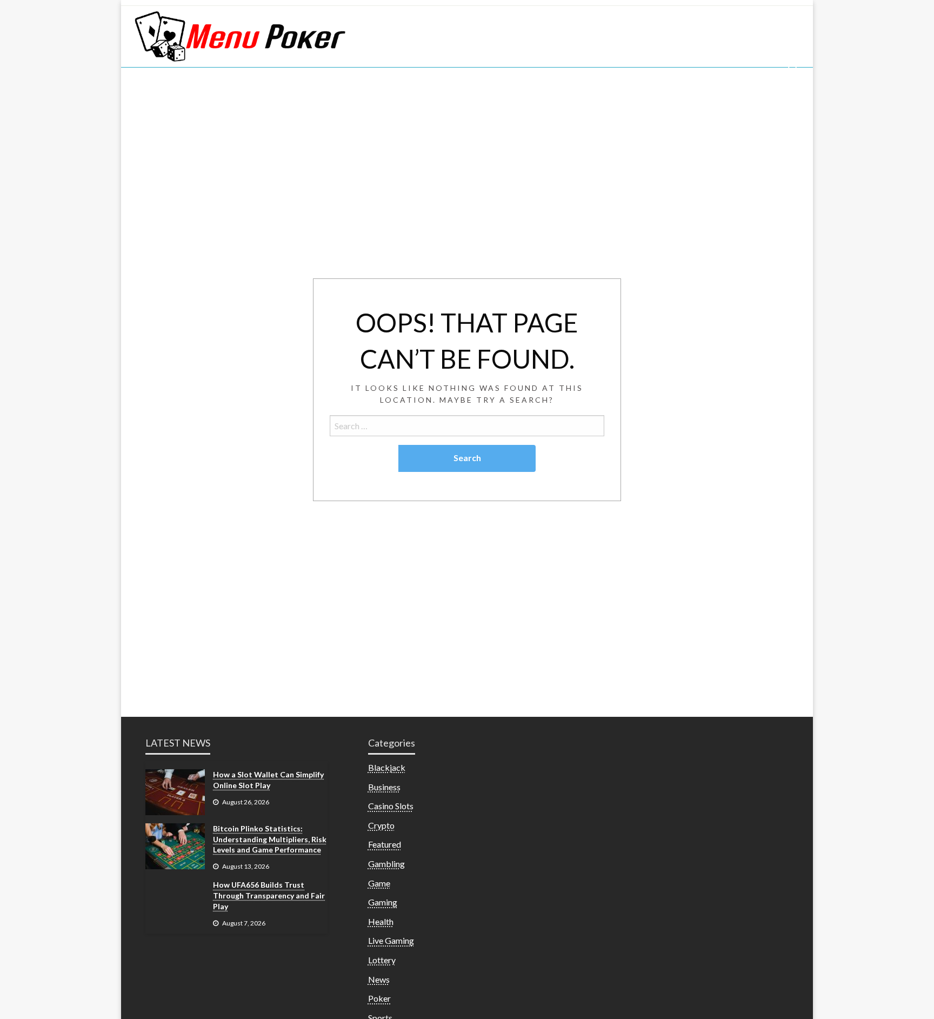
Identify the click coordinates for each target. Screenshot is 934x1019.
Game (379, 883)
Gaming (382, 902)
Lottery (382, 960)
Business (384, 787)
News (379, 979)
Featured (384, 844)
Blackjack (386, 767)
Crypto (381, 825)
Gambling (386, 863)
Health (380, 921)
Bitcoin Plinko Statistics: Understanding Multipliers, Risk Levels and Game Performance (269, 839)
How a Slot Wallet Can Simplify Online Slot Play (268, 780)
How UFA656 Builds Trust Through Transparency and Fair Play (269, 895)
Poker (379, 998)
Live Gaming (391, 940)
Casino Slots (390, 806)
